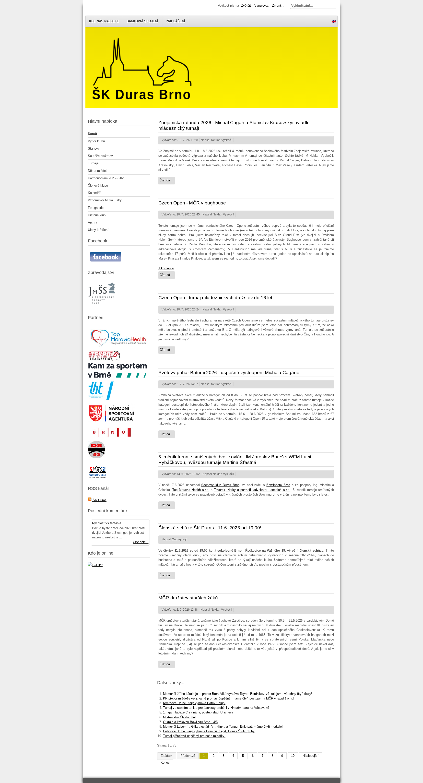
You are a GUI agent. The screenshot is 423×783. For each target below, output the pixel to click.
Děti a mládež (97, 171)
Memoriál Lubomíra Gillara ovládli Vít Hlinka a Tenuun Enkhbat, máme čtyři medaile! (223, 726)
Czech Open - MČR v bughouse (192, 202)
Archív (92, 222)
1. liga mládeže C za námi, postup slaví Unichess (198, 712)
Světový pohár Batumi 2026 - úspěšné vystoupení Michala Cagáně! (229, 372)
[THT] (101, 400)
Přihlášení (175, 21)
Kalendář (94, 193)
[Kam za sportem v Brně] (117, 376)
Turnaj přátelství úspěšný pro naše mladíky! (194, 736)
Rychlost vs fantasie (106, 523)
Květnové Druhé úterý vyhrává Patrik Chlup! (194, 703)
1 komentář (166, 268)
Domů (92, 134)
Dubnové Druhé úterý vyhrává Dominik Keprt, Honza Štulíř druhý (209, 731)
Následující (310, 756)
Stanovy (94, 148)
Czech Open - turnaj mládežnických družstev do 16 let (215, 297)
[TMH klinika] (119, 347)
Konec (165, 762)
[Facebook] (106, 262)
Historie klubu (97, 215)
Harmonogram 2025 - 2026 (106, 178)
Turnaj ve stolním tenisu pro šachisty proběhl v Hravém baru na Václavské (216, 708)
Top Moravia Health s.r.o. (190, 490)
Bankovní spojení (142, 21)
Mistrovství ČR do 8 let (179, 717)
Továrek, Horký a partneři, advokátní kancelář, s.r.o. (252, 490)
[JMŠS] (102, 307)
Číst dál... (167, 180)
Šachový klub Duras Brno (220, 485)
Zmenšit (277, 5)
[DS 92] (96, 457)
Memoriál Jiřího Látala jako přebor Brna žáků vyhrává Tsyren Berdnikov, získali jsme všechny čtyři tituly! (237, 694)
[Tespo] (104, 360)
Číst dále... (141, 542)
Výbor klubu (96, 141)
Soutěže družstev (100, 156)
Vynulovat (261, 5)
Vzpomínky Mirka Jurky (105, 200)
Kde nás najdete (104, 21)
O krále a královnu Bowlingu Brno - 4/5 (190, 722)
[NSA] (111, 422)
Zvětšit (246, 5)
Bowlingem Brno (278, 485)
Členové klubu (98, 185)
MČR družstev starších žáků (188, 597)
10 (292, 756)
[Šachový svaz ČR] (97, 478)
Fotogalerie (96, 208)
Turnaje (93, 163)
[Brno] (111, 438)
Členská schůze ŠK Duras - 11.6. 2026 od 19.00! (209, 527)
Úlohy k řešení (98, 230)
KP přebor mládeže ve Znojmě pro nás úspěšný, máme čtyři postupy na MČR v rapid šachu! (228, 698)
